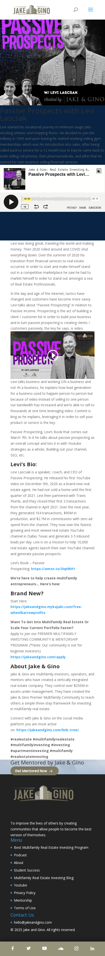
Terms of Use (25, 908)
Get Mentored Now (31, 770)
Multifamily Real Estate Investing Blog (44, 877)
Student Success (27, 870)
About (18, 862)
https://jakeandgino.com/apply (38, 657)
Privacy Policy (24, 892)
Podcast (20, 855)
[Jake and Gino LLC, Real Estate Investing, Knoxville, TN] (28, 811)
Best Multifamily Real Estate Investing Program (51, 847)
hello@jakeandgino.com (33, 922)
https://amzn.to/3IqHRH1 (53, 568)
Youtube (20, 885)
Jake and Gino (34, 929)
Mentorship (23, 900)
